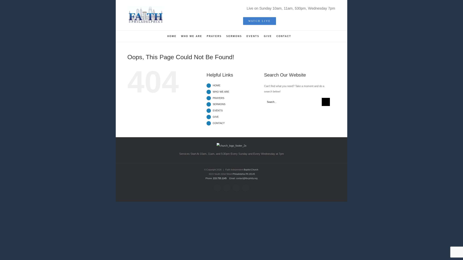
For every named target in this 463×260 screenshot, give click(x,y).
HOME (216, 85)
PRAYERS (218, 98)
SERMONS (219, 104)
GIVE (216, 116)
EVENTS (218, 110)
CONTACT (219, 123)
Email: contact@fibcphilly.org (243, 178)
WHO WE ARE (221, 91)
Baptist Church (251, 169)
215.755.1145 (220, 178)
